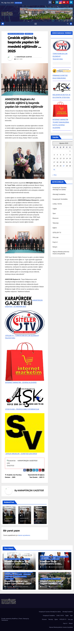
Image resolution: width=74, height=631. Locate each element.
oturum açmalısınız (24, 535)
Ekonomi (55, 218)
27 (64, 166)
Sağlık (55, 208)
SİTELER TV (57, 232)
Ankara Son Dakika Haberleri (15, 33)
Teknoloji (56, 223)
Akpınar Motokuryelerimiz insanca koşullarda (61, 627)
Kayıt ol (55, 242)
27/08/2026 (9, 567)
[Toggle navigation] (35, 23)
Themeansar (4, 620)
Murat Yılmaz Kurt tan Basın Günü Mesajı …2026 (18, 582)
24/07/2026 (9, 586)
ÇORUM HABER (27, 574)
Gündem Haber (29, 33)
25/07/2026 (45, 567)
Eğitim (55, 228)
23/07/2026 (45, 586)
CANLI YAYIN (57, 204)
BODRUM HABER (8, 574)
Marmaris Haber (9, 578)
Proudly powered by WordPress (9, 618)
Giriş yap (55, 237)
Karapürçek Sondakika (60, 199)
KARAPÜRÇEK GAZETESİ (24, 57)
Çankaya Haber (18, 574)
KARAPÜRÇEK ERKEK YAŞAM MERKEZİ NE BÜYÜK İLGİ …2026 (51, 583)
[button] (67, 23)
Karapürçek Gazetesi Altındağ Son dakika (50, 611)
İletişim (55, 247)
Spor (54, 213)
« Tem (54, 175)
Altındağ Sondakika (59, 194)
